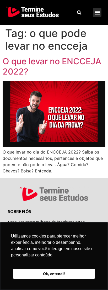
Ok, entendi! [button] (54, 274)
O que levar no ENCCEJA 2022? (52, 66)
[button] (97, 12)
